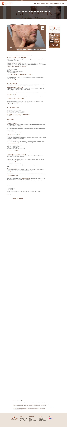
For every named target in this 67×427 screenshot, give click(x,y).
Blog (60, 3)
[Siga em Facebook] (50, 418)
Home (35, 3)
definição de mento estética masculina (44, 404)
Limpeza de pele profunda (18, 290)
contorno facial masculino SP (35, 404)
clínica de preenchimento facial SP (42, 402)
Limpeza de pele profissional (18, 337)
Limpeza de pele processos (18, 243)
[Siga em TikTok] (49, 418)
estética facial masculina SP (36, 405)
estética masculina (43, 405)
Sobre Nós (38, 3)
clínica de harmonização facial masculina (31, 402)
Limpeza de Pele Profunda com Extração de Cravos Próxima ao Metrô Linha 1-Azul (33, 396)
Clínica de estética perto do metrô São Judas (33, 372)
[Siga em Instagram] (52, 418)
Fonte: (7, 194)
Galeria (57, 3)
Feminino (42, 3)
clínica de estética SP (23, 402)
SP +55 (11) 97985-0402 (10, 184)
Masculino (47, 3)
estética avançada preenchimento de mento (27, 405)
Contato (63, 3)
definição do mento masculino (17, 405)
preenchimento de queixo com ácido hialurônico (19, 408)
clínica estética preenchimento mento (26, 404)
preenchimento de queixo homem (30, 408)
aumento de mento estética (16, 402)
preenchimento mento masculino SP (18, 409)
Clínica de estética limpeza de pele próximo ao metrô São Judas (33, 367)
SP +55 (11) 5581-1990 (10, 185)
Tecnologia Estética (53, 3)
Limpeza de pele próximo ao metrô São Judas (33, 377)
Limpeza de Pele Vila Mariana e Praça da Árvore (33, 391)
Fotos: (7, 192)
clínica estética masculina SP (17, 404)
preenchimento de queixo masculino (40, 408)
